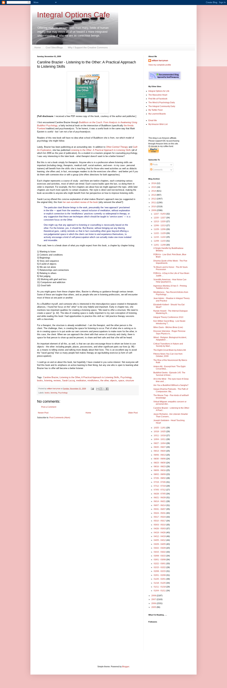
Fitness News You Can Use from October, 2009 (167, 355)
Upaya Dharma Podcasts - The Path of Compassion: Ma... (170, 390)
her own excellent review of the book (80, 202)
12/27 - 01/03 (160, 214)
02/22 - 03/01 (160, 563)
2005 (154, 607)
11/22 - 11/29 (160, 233)
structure (129, 380)
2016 (154, 183)
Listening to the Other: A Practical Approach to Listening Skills (101, 150)
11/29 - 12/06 (160, 229)
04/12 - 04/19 (160, 536)
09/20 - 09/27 (160, 447)
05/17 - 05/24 (160, 517)
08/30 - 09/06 (160, 459)
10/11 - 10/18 (160, 435)
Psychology (126, 377)
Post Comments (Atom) (59, 417)
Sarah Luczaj (68, 380)
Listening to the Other (69, 377)
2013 (154, 195)
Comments (157, 170)
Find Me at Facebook (157, 99)
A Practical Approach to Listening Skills (100, 377)
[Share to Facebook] (107, 389)
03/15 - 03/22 (160, 552)
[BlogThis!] (101, 389)
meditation (81, 380)
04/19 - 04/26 (160, 532)
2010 (154, 206)
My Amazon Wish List (158, 124)
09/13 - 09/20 (160, 451)
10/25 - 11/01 (160, 428)
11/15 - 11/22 (160, 237)
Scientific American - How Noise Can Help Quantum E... (169, 280)
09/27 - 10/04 (160, 443)
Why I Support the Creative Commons (88, 47)
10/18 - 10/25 (160, 431)
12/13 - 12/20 (160, 221)
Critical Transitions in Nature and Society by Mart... (168, 345)
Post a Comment (48, 407)
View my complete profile (159, 65)
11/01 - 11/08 (160, 245)
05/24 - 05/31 (160, 513)
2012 (154, 199)
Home (37, 47)
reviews (57, 380)
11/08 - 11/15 (160, 241)
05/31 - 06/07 (160, 509)
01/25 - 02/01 (160, 579)
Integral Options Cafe (73, 14)
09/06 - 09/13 (160, 455)
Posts (155, 164)
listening (48, 380)
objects (113, 380)
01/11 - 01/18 (160, 587)
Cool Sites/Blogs (54, 47)
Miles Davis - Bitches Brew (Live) (168, 327)
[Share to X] (104, 389)
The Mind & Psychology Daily (161, 102)
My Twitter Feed (155, 110)
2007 (154, 599)
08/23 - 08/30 (160, 463)
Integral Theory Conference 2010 (168, 317)
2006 (154, 603)
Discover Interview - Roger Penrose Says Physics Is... (169, 332)
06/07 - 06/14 (160, 505)
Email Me (152, 120)
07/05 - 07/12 (160, 490)
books (40, 380)
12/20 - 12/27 (160, 218)
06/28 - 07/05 (160, 494)
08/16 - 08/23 (160, 466)
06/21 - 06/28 (160, 497)
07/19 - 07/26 (160, 482)
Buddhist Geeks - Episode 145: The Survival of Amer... (169, 373)
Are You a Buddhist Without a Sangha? (170, 385)
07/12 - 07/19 (160, 486)
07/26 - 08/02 (160, 478)
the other (104, 380)
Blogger (125, 666)
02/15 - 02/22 (160, 567)
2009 (154, 210)
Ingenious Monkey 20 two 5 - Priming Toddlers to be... (170, 287)
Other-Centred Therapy (117, 147)
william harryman (54, 389)
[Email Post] (92, 389)
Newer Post (43, 413)
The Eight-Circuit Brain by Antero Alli (169, 350)
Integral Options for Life (158, 91)
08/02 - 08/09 (160, 474)
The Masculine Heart (157, 95)
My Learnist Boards (157, 114)
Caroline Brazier (50, 377)
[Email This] (97, 389)
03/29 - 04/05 (160, 544)
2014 (154, 191)
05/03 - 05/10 (160, 525)
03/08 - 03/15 (160, 556)
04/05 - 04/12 (160, 540)
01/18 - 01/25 (160, 583)
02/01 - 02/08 (160, 575)
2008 (154, 595)
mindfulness (93, 380)
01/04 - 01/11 (160, 590)
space (121, 380)
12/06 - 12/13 (160, 225)
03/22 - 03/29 (160, 548)
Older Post (133, 413)
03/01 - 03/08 (160, 559)
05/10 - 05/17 (160, 521)
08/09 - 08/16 (160, 470)
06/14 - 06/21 (160, 501)
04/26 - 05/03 (160, 528)
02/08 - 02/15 (160, 571)
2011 (154, 202)
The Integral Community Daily (161, 106)
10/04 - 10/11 (160, 439)
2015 (154, 187)
